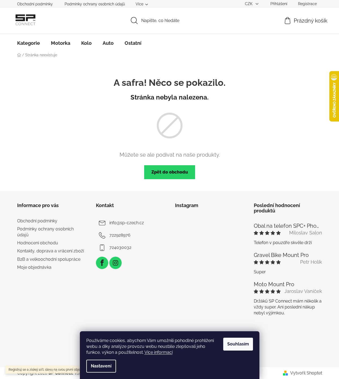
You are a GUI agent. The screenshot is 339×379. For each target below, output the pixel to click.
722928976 (120, 235)
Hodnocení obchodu (37, 242)
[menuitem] (28, 43)
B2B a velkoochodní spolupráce (48, 259)
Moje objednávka (34, 267)
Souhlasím (238, 344)
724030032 (120, 247)
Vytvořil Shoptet (306, 373)
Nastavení (101, 366)
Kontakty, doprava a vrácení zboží (50, 250)
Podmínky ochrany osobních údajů (95, 4)
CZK (249, 4)
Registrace (307, 4)
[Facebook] (102, 263)
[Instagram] (115, 263)
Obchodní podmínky (35, 4)
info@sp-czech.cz (126, 222)
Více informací (158, 352)
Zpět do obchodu (169, 172)
